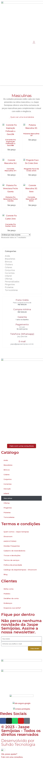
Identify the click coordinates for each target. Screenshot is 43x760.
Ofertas (8, 279)
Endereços (8, 603)
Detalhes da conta (11, 598)
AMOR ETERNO (10, 541)
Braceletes (10, 259)
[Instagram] (9, 721)
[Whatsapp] (15, 721)
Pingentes (10, 284)
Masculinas (8, 498)
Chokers (9, 264)
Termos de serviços (11, 560)
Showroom (8, 536)
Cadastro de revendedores (14, 551)
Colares (8, 267)
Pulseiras (9, 287)
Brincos (8, 262)
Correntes (9, 273)
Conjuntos (10, 270)
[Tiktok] (27, 721)
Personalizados (12, 282)
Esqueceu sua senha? (12, 608)
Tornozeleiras (11, 290)
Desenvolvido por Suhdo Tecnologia (18, 742)
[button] (28, 42)
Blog (5, 574)
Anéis (7, 256)
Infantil (8, 276)
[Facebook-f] (3, 721)
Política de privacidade (13, 565)
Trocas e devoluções (12, 555)
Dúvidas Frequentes (12, 546)
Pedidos (7, 594)
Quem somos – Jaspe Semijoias (16, 532)
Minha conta (8, 589)
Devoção (7, 489)
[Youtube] (21, 721)
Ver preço (11, 150)
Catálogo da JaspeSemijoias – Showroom (20, 570)
